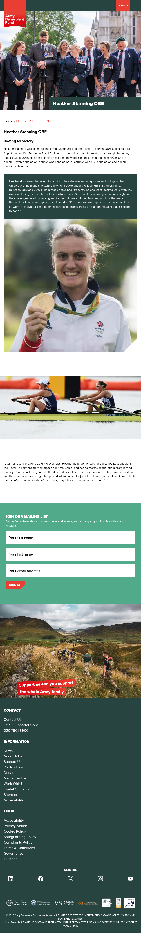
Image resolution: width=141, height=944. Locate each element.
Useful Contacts (16, 789)
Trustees (10, 859)
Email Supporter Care (21, 725)
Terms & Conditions (19, 848)
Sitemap (10, 794)
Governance (13, 853)
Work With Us (14, 783)
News (8, 750)
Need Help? (13, 756)
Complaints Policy (18, 842)
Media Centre (15, 778)
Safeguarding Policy (20, 837)
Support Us (12, 761)
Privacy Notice (15, 826)
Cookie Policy (15, 831)
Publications (14, 767)
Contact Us (12, 719)
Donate (123, 6)
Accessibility (14, 800)
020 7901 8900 (16, 730)
